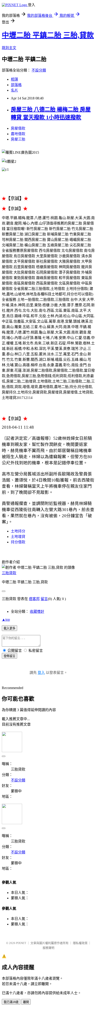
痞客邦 (34, 599)
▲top (6, 619)
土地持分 (18, 531)
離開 (26, 1002)
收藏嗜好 (37, 611)
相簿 (14, 79)
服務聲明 (48, 947)
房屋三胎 (18, 139)
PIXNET (21, 943)
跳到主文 (9, 48)
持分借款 (18, 542)
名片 (14, 90)
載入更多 (9, 628)
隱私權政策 (80, 943)
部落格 (16, 85)
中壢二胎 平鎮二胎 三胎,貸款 (48, 35)
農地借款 (18, 134)
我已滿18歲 (11, 1002)
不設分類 (39, 70)
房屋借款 (18, 128)
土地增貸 (18, 537)
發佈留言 (9, 656)
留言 (44, 599)
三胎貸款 (9, 573)
